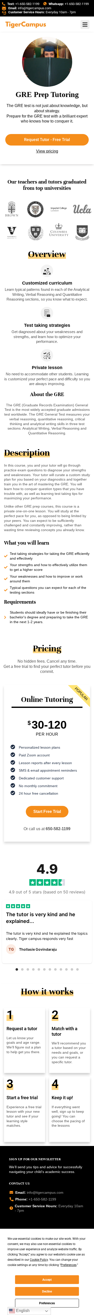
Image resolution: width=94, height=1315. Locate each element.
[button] (16, 969)
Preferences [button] (68, 1265)
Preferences (47, 1303)
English (22, 1310)
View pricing (47, 151)
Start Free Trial (47, 811)
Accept (47, 1279)
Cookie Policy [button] (39, 1259)
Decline (47, 1291)
